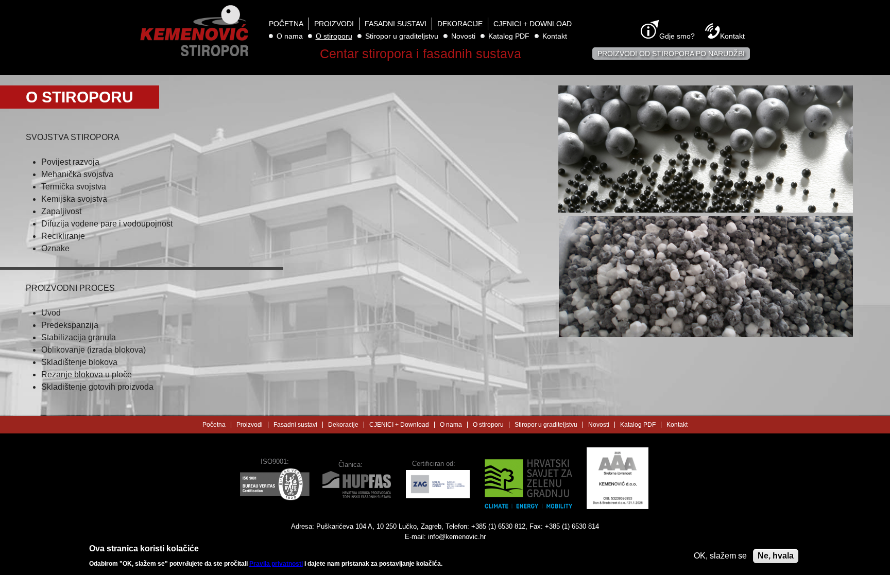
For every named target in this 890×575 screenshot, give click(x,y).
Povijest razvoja (70, 162)
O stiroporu (334, 36)
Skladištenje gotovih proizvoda (97, 386)
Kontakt (554, 36)
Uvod (51, 312)
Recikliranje (63, 236)
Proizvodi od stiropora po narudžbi (671, 53)
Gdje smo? (677, 36)
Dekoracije (460, 24)
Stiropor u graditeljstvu (401, 36)
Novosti (463, 36)
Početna (286, 24)
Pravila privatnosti (276, 563)
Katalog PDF (508, 36)
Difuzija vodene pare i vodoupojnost (107, 223)
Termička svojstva (73, 186)
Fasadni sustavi (395, 24)
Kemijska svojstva (74, 199)
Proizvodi (334, 24)
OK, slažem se (720, 555)
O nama (290, 36)
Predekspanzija (69, 325)
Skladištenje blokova (79, 362)
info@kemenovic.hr (457, 537)
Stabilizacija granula (78, 337)
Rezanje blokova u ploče (86, 374)
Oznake (55, 248)
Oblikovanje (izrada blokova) (93, 349)
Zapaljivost (61, 211)
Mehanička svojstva (77, 174)
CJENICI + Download (532, 24)
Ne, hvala (776, 555)
